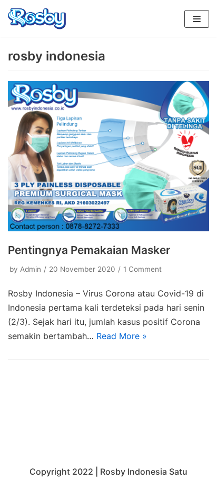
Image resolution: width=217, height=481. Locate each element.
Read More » (121, 336)
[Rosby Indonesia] (37, 18)
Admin (30, 269)
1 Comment (142, 269)
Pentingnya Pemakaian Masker (89, 250)
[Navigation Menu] (196, 19)
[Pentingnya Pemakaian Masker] (108, 228)
